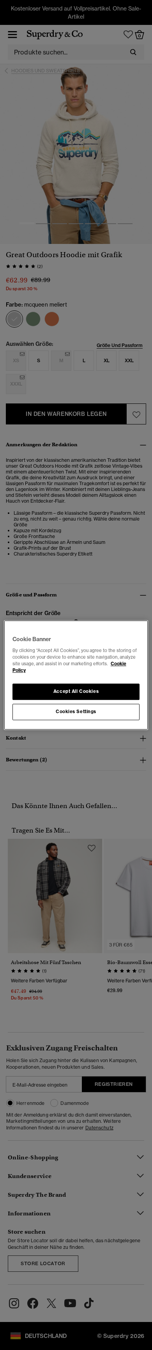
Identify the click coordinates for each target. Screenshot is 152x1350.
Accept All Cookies (76, 691)
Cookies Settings (76, 711)
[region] (76, 675)
